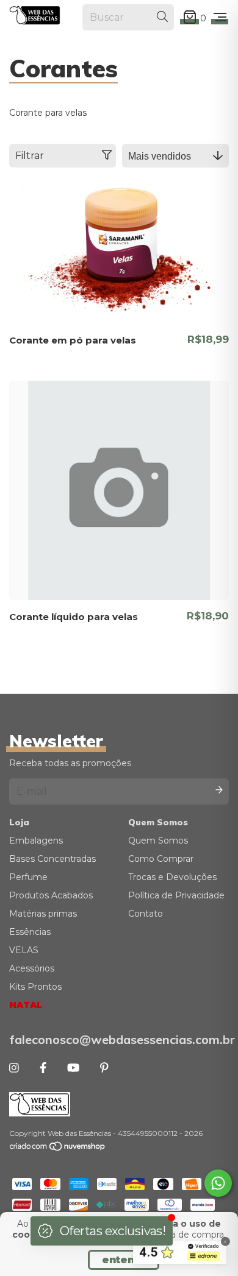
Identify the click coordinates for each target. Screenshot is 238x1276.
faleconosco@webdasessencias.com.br (119, 1039)
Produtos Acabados (51, 895)
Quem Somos (158, 840)
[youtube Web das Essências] (73, 1068)
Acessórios (31, 968)
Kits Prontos (35, 986)
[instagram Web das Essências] (14, 1068)
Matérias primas (43, 913)
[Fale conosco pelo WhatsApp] (218, 1183)
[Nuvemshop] (58, 1149)
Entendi (123, 1260)
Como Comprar (160, 858)
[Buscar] (162, 17)
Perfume (28, 877)
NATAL (25, 1004)
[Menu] (220, 17)
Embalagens (36, 840)
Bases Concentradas (52, 858)
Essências (30, 931)
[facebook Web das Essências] (43, 1068)
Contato (145, 913)
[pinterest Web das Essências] (104, 1068)
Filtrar (29, 155)
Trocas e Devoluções (172, 877)
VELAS (23, 950)
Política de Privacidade (176, 895)
